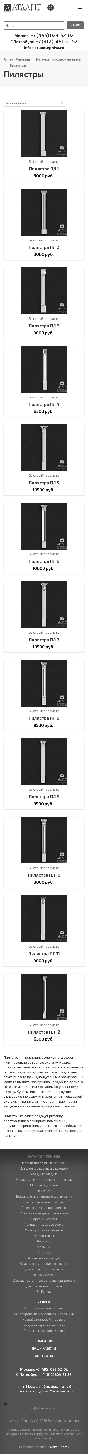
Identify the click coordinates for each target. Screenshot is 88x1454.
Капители (44, 1241)
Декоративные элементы (44, 1269)
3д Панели (44, 1292)
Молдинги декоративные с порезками (44, 1180)
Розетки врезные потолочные (44, 1208)
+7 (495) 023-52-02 (44, 35)
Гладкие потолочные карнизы (44, 1163)
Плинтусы (44, 1191)
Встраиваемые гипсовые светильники (44, 1196)
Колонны (44, 1247)
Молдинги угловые (44, 1185)
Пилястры (44, 1252)
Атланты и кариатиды (44, 1258)
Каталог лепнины (44, 1157)
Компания (43, 1341)
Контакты (44, 1356)
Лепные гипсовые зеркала (44, 1224)
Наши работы (44, 1348)
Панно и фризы (44, 1275)
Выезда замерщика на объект (44, 1325)
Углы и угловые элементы (44, 1230)
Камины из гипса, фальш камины (44, 1264)
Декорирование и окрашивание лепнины (44, 1314)
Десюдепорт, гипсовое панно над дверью (44, 1280)
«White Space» (58, 1447)
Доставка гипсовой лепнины (44, 1331)
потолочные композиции (44, 1202)
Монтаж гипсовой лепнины (44, 1308)
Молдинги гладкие (44, 1174)
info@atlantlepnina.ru (44, 47)
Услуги (44, 1302)
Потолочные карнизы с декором (44, 1168)
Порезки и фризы (44, 1219)
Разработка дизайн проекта (44, 1319)
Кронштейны (44, 1236)
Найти (75, 25)
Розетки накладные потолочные (44, 1213)
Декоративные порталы (44, 1286)
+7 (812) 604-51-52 (44, 41)
